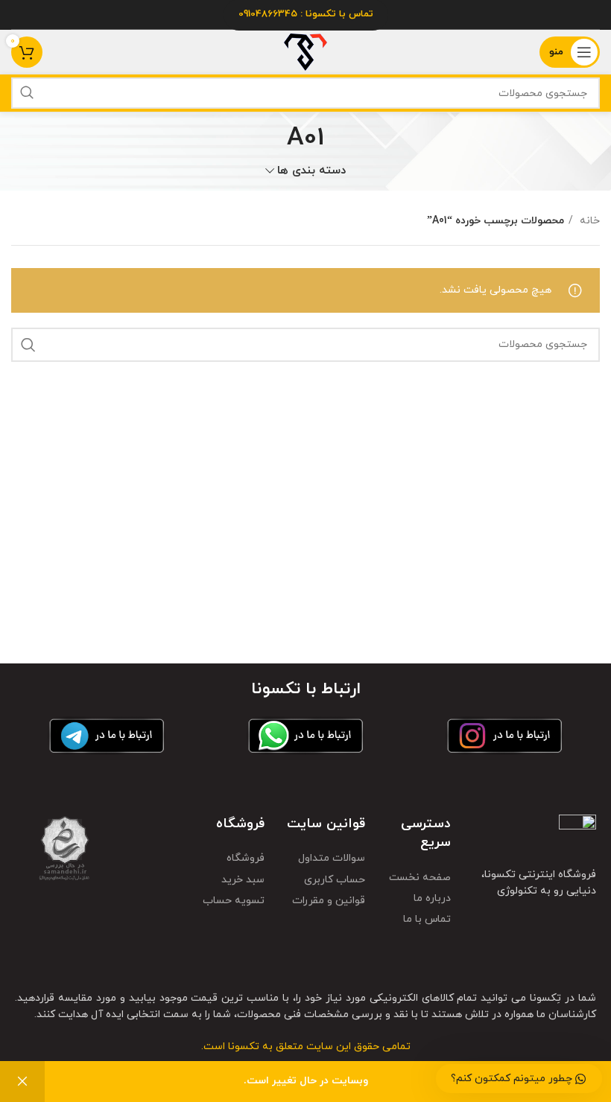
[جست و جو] (26, 93)
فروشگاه (246, 858)
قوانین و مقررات (328, 901)
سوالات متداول (331, 858)
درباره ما (432, 898)
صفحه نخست (420, 877)
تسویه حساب (234, 901)
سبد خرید (243, 880)
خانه (588, 221)
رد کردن (22, 1081)
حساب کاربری (334, 880)
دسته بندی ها (311, 170)
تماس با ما (427, 919)
